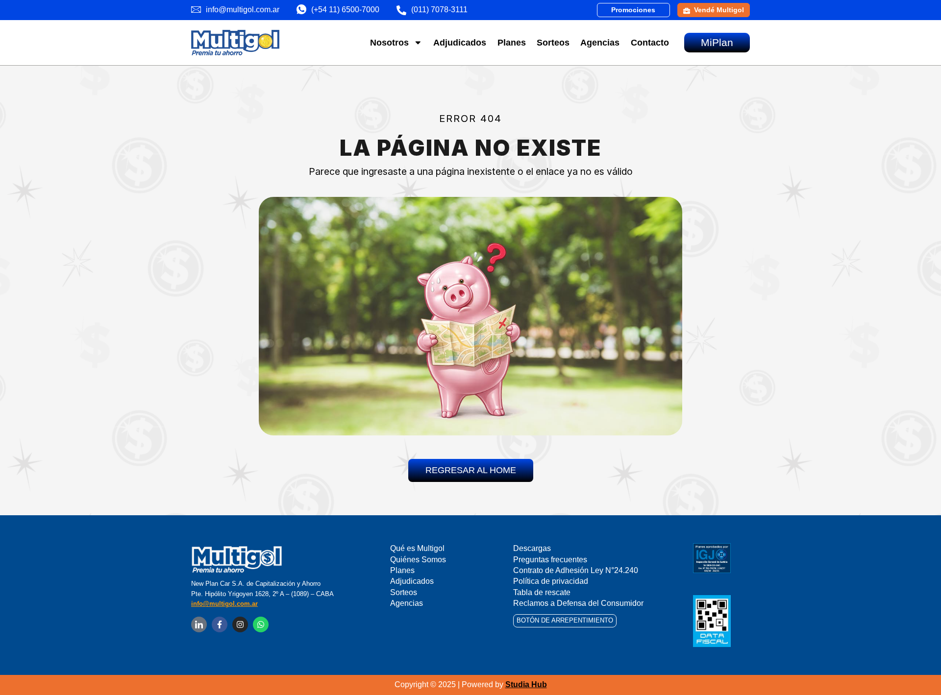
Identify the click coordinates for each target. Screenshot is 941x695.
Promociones (633, 10)
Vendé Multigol (719, 10)
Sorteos (553, 43)
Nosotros (389, 43)
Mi (717, 42)
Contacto (650, 43)
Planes (511, 43)
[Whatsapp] (261, 624)
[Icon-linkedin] (199, 624)
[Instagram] (240, 624)
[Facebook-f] (219, 624)
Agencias (599, 43)
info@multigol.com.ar (224, 603)
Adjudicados (459, 43)
